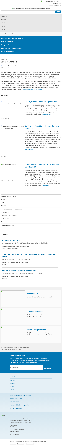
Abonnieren (47, 368)
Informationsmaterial (35, 312)
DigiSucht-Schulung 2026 (11, 240)
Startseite (4, 59)
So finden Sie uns (14, 434)
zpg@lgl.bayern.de (14, 431)
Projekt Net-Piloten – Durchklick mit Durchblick (19, 271)
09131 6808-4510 (19, 430)
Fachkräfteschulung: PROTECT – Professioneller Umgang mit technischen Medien (29, 255)
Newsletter (22, 360)
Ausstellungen (32, 294)
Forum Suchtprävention (36, 330)
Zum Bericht (45, 185)
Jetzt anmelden (46, 115)
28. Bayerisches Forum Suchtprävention (41, 102)
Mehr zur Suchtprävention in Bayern (32, 89)
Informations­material (7, 34)
